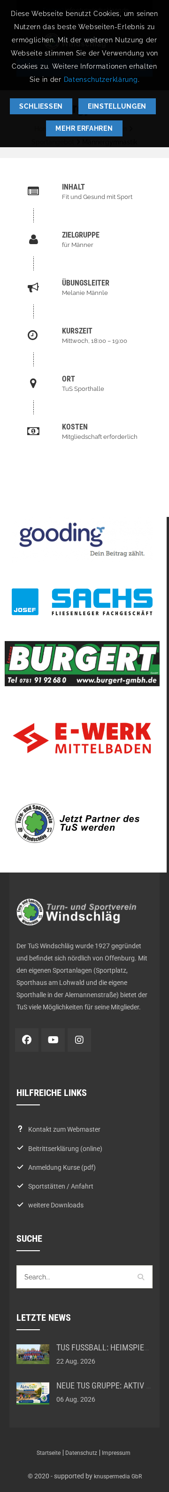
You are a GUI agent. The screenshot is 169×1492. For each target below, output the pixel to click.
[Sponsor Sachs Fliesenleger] (82, 601)
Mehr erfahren (84, 128)
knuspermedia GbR (118, 1476)
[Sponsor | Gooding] (82, 540)
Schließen (41, 106)
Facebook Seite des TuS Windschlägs (26, 1040)
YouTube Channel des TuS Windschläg (53, 1040)
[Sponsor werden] (82, 823)
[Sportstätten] (84, 383)
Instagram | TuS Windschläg (79, 1040)
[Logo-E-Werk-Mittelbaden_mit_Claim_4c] (82, 738)
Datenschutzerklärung (101, 79)
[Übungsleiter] (84, 287)
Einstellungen (117, 106)
